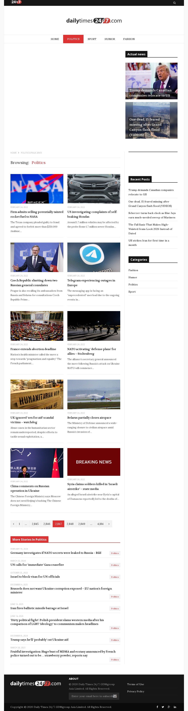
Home (55, 39)
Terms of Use (135, 684)
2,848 (70, 524)
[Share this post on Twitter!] (163, 707)
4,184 (100, 524)
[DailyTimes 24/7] (94, 20)
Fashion (129, 39)
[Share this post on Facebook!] (157, 707)
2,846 (47, 524)
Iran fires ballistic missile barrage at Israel (39, 608)
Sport (92, 39)
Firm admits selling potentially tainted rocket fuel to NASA (36, 214)
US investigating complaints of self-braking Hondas (92, 214)
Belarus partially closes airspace (89, 418)
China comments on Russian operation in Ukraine (29, 488)
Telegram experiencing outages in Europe (91, 283)
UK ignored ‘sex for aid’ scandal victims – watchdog (32, 420)
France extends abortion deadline (33, 349)
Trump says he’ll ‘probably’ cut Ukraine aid (39, 640)
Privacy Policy (135, 691)
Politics (73, 39)
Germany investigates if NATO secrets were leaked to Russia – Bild (55, 553)
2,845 (35, 524)
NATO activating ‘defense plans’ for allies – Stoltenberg (91, 351)
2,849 (81, 524)
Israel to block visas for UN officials (35, 577)
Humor (110, 39)
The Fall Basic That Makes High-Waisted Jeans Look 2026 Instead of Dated (150, 229)
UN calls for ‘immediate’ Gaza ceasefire (37, 565)
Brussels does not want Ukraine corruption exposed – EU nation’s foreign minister (61, 590)
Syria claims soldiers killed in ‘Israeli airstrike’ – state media (92, 486)
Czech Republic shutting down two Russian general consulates (33, 283)
